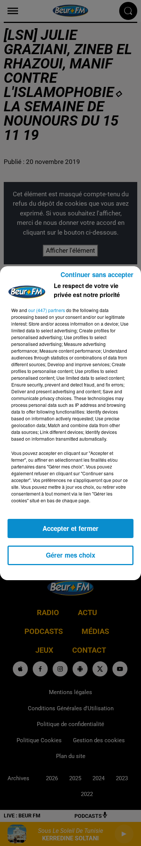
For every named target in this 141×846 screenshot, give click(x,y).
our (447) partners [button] (46, 310)
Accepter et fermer (70, 528)
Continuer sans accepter (97, 274)
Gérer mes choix (70, 554)
